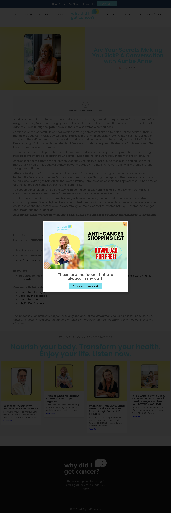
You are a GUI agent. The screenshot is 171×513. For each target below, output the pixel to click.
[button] (125, 225)
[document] (85, 256)
